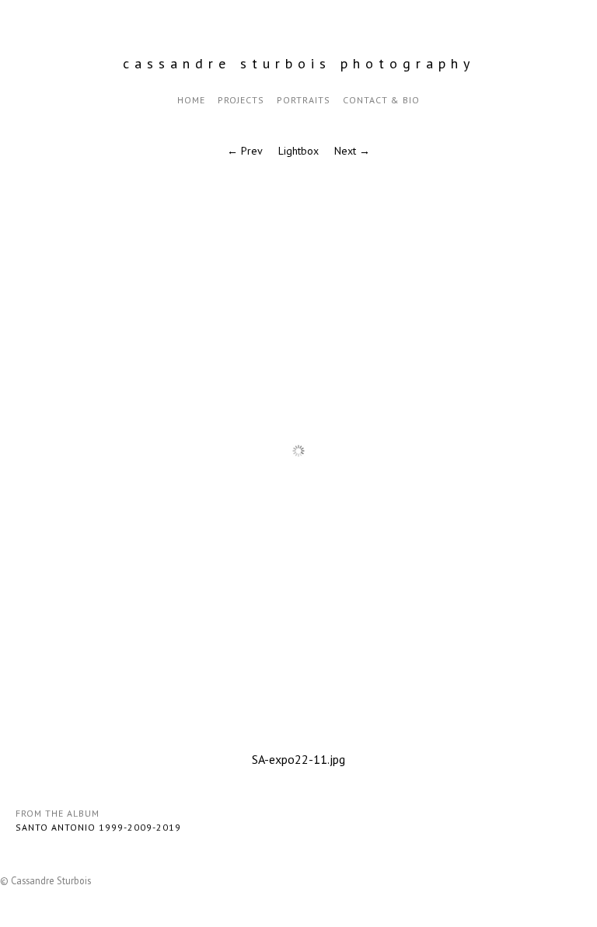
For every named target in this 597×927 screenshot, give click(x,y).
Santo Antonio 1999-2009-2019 (98, 827)
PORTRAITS (303, 100)
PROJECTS (241, 100)
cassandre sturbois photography (299, 63)
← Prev (245, 151)
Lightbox (298, 151)
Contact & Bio (381, 100)
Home (191, 100)
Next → (352, 151)
